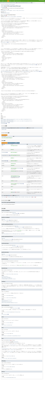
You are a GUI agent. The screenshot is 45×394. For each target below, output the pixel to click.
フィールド (6, 2)
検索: (31, 2)
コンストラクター (10, 2)
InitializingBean (9, 10)
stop (11, 189)
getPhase (12, 295)
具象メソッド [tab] (17, 142)
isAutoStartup (13, 163)
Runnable (14, 192)
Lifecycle (14, 10)
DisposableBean (3, 10)
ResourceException (5, 314)
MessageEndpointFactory (6, 155)
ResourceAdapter (5, 160)
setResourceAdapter (14, 183)
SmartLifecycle (21, 10)
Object (5, 15)
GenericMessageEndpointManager (7, 137)
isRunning (12, 165)
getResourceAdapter (14, 160)
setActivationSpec (14, 168)
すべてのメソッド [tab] (4, 142)
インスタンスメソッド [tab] (11, 142)
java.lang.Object (4, 7)
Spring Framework (41, 0)
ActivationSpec (4, 152)
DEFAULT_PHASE (4, 129)
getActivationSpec (14, 152)
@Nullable (14, 212)
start (12, 186)
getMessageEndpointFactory (15, 155)
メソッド (14, 2)
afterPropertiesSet (14, 145)
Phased (17, 10)
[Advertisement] (22, 386)
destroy (12, 149)
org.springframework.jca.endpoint (9, 4)
